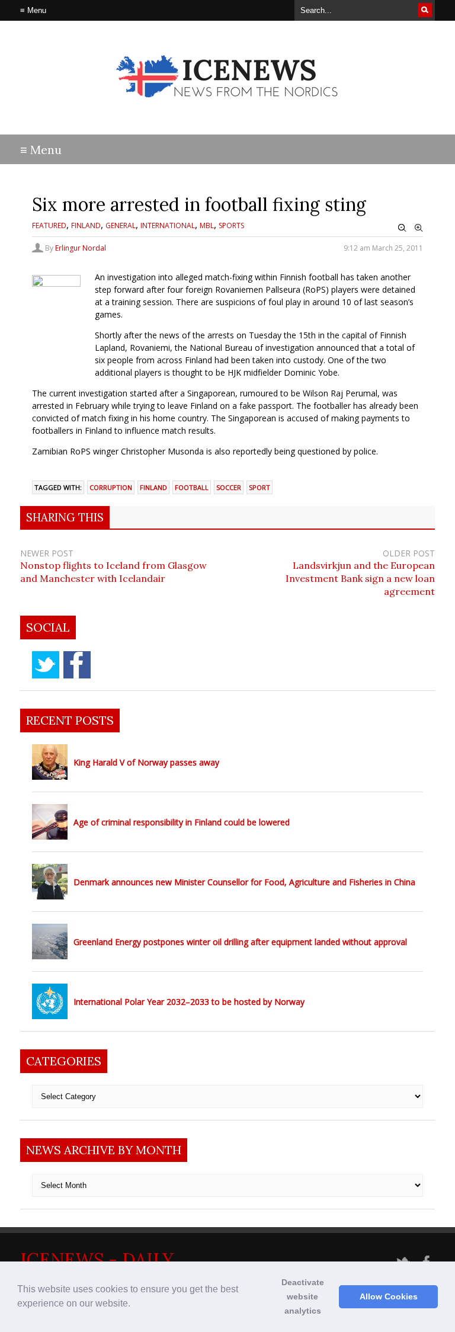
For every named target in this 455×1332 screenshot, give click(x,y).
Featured (49, 225)
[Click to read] (50, 762)
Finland (86, 225)
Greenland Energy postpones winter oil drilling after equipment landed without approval (240, 941)
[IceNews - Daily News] (227, 107)
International (167, 225)
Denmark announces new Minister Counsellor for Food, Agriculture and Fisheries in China (244, 882)
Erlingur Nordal (80, 248)
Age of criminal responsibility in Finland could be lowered (181, 822)
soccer (228, 487)
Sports (231, 225)
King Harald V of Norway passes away (146, 762)
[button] (134, 1305)
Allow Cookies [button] (389, 1296)
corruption (110, 487)
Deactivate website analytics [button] (302, 1296)
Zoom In (419, 228)
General (120, 225)
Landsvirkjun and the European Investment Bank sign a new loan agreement (360, 578)
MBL (207, 225)
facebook (77, 664)
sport (259, 487)
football (192, 487)
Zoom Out (402, 228)
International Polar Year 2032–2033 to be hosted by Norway (189, 1001)
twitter (45, 664)
